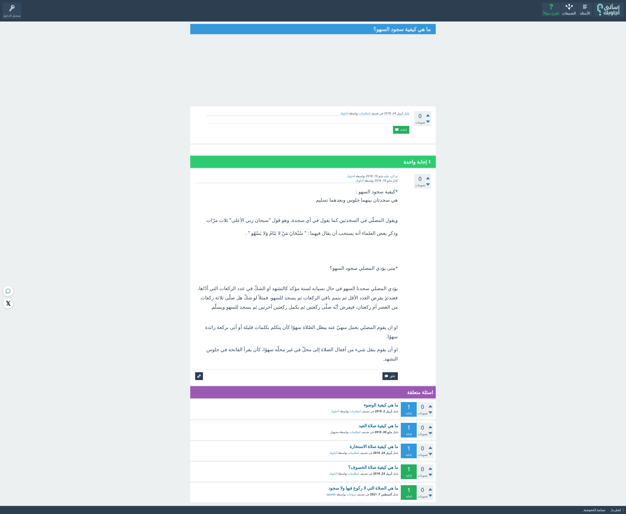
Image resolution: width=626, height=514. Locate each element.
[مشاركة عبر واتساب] (8, 291)
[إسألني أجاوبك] (608, 9)
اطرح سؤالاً (551, 13)
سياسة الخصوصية (594, 510)
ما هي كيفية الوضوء (381, 404)
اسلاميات (364, 113)
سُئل (406, 113)
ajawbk (331, 494)
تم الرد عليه (391, 176)
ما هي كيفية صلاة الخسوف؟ (373, 467)
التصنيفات (569, 13)
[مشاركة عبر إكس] (8, 303)
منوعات (351, 494)
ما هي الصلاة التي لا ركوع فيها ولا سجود (363, 488)
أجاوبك (335, 411)
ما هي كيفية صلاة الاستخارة (374, 446)
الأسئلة (585, 13)
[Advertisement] (313, 71)
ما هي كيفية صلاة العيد (378, 425)
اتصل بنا (616, 510)
